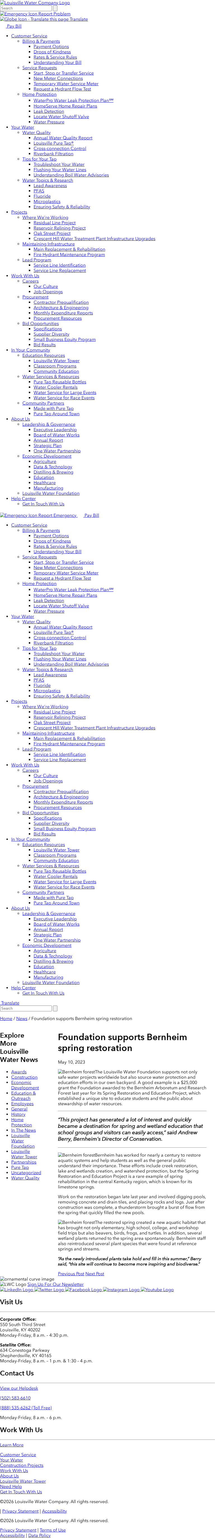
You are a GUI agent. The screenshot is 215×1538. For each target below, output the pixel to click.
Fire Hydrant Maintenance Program (69, 254)
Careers (30, 281)
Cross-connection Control (60, 148)
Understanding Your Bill (57, 62)
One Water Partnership (57, 450)
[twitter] (49, 1289)
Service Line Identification (60, 265)
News (21, 1018)
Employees (22, 1103)
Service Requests (39, 67)
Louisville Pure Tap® (54, 143)
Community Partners (43, 403)
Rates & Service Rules (55, 57)
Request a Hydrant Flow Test (62, 89)
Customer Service (29, 36)
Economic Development (46, 456)
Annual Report (48, 440)
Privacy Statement (20, 1511)
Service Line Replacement (60, 270)
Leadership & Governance (48, 424)
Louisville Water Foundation (51, 493)
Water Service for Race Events (64, 397)
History (18, 1114)
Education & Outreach (23, 1095)
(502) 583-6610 (15, 1398)
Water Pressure (49, 122)
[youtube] (157, 1289)
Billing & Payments (41, 41)
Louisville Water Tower (57, 360)
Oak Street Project (52, 233)
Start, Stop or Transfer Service (64, 73)
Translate (78, 19)
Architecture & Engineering (61, 307)
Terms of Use (53, 1530)
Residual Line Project (55, 222)
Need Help (11, 1486)
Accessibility (54, 1511)
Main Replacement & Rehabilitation (69, 249)
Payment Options (51, 46)
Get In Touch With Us (43, 504)
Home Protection (39, 94)
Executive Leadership (55, 429)
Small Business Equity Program (65, 339)
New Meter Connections (58, 78)
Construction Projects (21, 1465)
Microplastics (47, 201)
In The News (23, 1130)
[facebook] (84, 1289)
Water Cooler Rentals (56, 387)
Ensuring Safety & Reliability (62, 206)
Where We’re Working (45, 217)
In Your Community (30, 350)
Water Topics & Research (47, 180)
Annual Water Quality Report (63, 137)
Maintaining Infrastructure (48, 244)
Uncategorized (26, 1172)
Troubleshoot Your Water (59, 164)
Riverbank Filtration (53, 153)
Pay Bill (14, 26)
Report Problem (54, 13)
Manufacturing (48, 488)
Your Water (22, 127)
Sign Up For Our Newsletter (55, 1284)
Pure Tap (20, 1167)
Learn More (12, 1445)
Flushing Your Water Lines (60, 169)
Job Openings (48, 291)
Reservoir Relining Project (60, 228)
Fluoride (42, 196)
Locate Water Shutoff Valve (61, 116)
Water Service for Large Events (65, 392)
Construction (24, 1077)
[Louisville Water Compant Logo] (35, 2)
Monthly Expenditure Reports (63, 313)
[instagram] (122, 1289)
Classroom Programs (55, 366)
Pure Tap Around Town (57, 413)
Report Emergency (57, 515)
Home (6, 1018)
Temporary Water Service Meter (66, 83)
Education (44, 477)
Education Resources (43, 355)
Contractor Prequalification (61, 302)
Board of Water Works (57, 435)
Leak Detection (49, 111)
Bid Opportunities (40, 323)
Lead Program (36, 259)
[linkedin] (17, 1289)
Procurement (35, 297)
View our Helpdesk (19, 1388)
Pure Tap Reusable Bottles (60, 381)
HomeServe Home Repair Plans (65, 106)
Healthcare (45, 482)
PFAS (39, 191)
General (19, 1109)
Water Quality (36, 132)
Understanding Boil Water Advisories (71, 175)
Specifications (48, 328)
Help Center (23, 498)
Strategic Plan (48, 445)
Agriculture (45, 461)
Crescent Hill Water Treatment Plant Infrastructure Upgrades (94, 238)
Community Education (56, 371)
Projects (19, 212)
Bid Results (45, 344)
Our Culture (46, 286)
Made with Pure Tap (54, 408)
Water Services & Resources (50, 376)
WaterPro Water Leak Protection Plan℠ (73, 100)
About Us (20, 419)
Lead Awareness (50, 185)
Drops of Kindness (52, 51)
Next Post (94, 1273)
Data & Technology (53, 466)
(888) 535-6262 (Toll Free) (26, 1407)
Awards (19, 1071)
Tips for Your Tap (39, 159)
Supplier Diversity (51, 334)
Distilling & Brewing (53, 472)
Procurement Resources (58, 318)
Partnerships (23, 1162)
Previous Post (71, 1273)
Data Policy (39, 1535)
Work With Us (25, 275)
